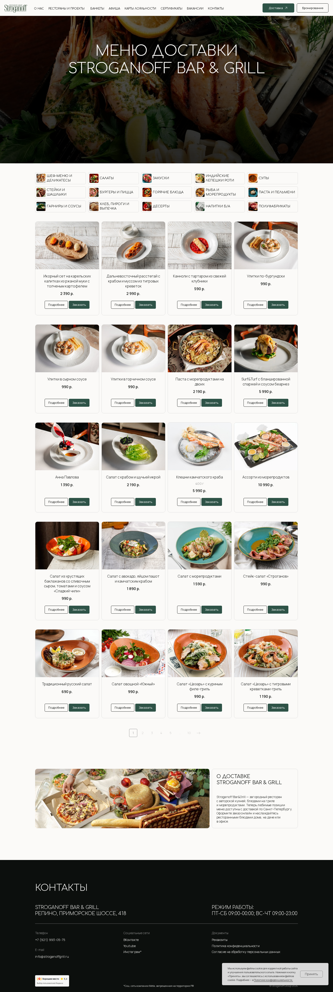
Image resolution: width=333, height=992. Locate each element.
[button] (255, 940)
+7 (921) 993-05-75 (166, 87)
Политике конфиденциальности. (273, 980)
